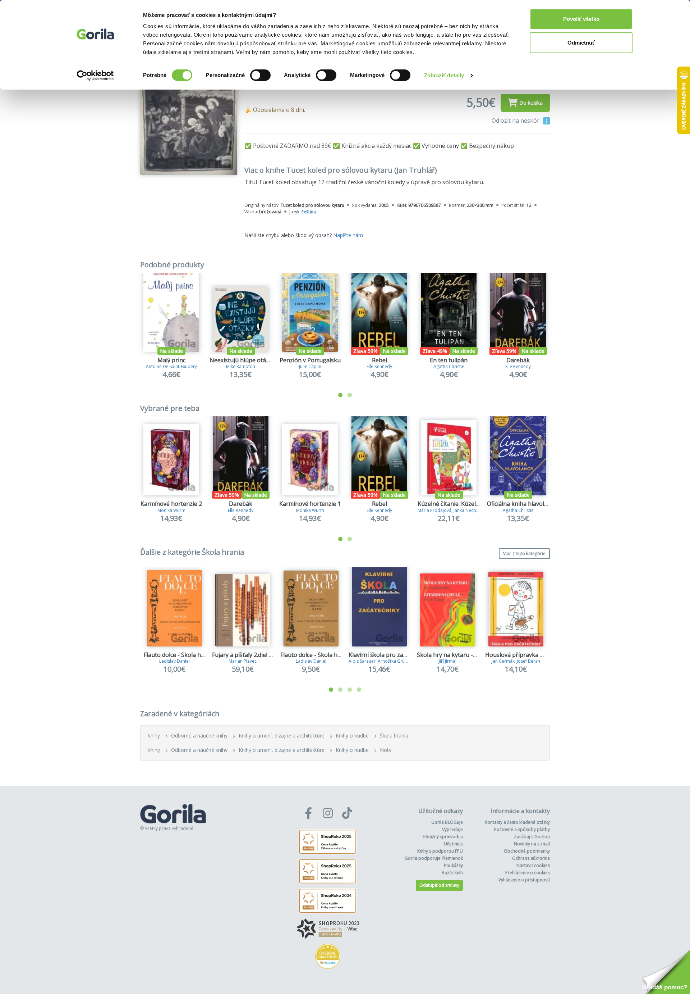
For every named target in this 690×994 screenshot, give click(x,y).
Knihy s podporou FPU (440, 851)
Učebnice (453, 844)
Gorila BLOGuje (447, 822)
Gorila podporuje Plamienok (434, 858)
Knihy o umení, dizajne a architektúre (282, 735)
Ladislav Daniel (174, 661)
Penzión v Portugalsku (310, 360)
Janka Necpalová (470, 510)
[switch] (260, 75)
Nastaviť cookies (533, 865)
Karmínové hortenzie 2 (171, 504)
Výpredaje (452, 829)
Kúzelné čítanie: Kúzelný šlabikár (461, 504)
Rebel (379, 360)
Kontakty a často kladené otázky (517, 822)
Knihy (153, 735)
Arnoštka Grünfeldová (400, 661)
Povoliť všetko (581, 19)
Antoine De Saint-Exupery (171, 366)
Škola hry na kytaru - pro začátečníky (467, 655)
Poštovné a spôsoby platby (522, 829)
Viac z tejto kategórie (524, 553)
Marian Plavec (243, 661)
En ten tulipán (449, 360)
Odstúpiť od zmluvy (439, 885)
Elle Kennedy (379, 366)
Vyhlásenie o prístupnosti (524, 880)
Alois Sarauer (362, 661)
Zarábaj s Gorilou (532, 837)
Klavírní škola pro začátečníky (389, 655)
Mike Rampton (240, 366)
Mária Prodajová (434, 510)
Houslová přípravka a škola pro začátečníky (544, 655)
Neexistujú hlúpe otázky (242, 360)
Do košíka (531, 102)
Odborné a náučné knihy (199, 735)
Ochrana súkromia (531, 858)
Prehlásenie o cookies (527, 873)
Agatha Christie (448, 366)
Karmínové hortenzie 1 (310, 504)
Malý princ (171, 360)
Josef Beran (528, 661)
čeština (309, 212)
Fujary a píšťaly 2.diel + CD (247, 655)
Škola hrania (394, 735)
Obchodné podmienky (527, 851)
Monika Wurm (171, 510)
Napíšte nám (348, 235)
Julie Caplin (310, 366)
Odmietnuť (581, 43)
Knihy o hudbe (352, 735)
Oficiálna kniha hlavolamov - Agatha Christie (546, 504)
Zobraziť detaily (444, 75)
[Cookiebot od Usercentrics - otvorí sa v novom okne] (95, 75)
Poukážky (453, 865)
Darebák (518, 360)
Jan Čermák (503, 661)
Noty (385, 749)
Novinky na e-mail (532, 844)
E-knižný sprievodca (443, 837)
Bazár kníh (452, 873)
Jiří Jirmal (447, 661)
